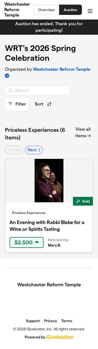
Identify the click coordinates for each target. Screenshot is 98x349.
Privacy (50, 321)
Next (32, 150)
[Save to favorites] (85, 166)
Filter (20, 104)
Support (33, 321)
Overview (46, 10)
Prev (15, 150)
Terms (66, 321)
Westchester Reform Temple (17, 9)
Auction (70, 10)
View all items (83, 132)
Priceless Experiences (28, 212)
